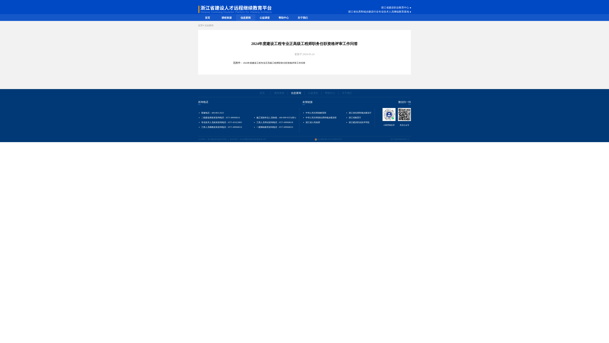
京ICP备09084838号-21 (399, 139)
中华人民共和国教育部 (316, 113)
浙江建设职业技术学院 (359, 122)
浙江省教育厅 (355, 117)
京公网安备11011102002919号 (329, 139)
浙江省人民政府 (313, 122)
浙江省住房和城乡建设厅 (360, 113)
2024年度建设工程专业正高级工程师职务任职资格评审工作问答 (274, 63)
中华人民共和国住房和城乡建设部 (321, 117)
